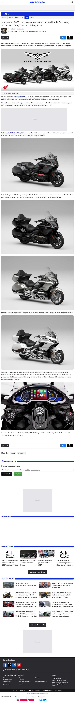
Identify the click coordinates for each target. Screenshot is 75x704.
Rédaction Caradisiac (34, 690)
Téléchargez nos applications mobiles (17, 670)
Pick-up (21, 683)
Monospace (6, 684)
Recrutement (58, 690)
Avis (22, 17)
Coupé (20, 677)
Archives (54, 675)
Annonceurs (23, 690)
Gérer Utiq (54, 685)
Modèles (11, 17)
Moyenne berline (7, 679)
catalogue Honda (20, 97)
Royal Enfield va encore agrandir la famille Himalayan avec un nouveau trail (62, 585)
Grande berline (7, 681)
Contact (15, 690)
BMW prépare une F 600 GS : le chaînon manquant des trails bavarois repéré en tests (62, 595)
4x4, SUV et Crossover (25, 681)
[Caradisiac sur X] (10, 665)
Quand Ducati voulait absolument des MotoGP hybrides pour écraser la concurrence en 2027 (26, 604)
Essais (17, 17)
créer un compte (35, 470)
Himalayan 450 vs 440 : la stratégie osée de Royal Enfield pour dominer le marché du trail (62, 604)
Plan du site (55, 677)
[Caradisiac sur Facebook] (5, 665)
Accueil (4, 17)
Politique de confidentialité (59, 680)
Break (4, 683)
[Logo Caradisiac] (37, 3)
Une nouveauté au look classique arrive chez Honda (27, 563)
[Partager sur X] (70, 37)
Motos (37, 677)
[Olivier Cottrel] (4, 33)
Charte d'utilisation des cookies (60, 682)
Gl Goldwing (21, 453)
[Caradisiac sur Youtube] (19, 665)
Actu (27, 17)
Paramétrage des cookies (58, 684)
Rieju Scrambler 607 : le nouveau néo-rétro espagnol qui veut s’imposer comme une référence (26, 595)
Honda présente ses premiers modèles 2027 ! (45, 563)
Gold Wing (6, 195)
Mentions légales (56, 678)
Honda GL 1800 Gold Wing (12, 133)
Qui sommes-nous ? (47, 690)
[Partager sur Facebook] (63, 37)
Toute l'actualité (7, 578)
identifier (27, 470)
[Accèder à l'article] (10, 554)
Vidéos (32, 17)
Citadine (5, 677)
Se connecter (7, 474)
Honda (6, 13)
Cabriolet (21, 679)
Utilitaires (21, 684)
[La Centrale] (25, 701)
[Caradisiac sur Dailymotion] (14, 665)
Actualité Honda (7, 546)
